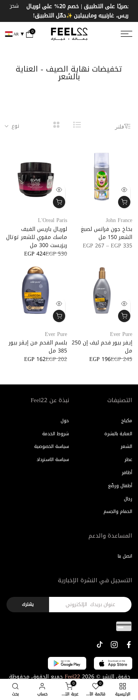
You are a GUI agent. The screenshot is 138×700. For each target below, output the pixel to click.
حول (65, 420)
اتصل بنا (125, 556)
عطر (128, 459)
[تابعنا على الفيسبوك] (128, 644)
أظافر (127, 472)
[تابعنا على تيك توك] (99, 644)
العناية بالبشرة (118, 433)
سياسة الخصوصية (51, 447)
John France (119, 220)
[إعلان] (70, 11)
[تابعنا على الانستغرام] (114, 644)
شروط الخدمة (55, 433)
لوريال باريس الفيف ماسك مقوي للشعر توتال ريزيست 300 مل (36, 237)
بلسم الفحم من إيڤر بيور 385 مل (38, 347)
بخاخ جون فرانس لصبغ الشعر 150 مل (106, 233)
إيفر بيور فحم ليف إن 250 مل (102, 347)
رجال (128, 499)
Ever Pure (121, 334)
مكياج (126, 420)
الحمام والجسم (118, 512)
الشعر (126, 447)
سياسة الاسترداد (52, 459)
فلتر (119, 126)
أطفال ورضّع (120, 485)
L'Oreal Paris (52, 220)
